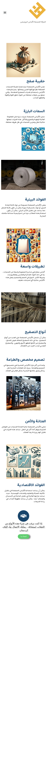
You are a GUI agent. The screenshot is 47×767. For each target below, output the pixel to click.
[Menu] (5, 12)
